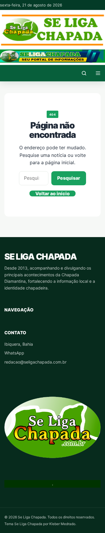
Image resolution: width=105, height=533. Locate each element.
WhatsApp (14, 352)
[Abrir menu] (98, 73)
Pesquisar (68, 178)
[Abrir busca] (84, 73)
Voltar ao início (52, 193)
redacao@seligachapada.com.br (35, 361)
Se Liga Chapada (40, 256)
